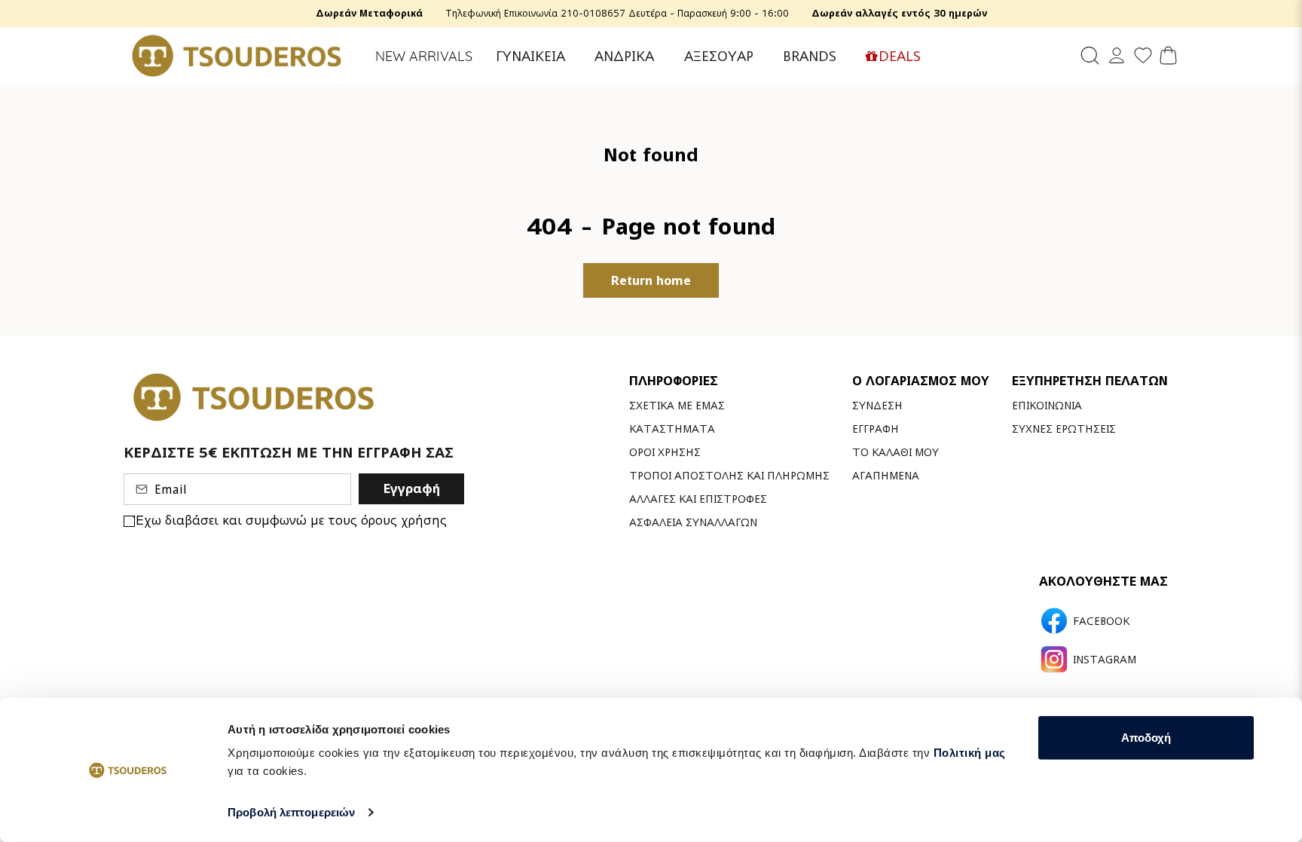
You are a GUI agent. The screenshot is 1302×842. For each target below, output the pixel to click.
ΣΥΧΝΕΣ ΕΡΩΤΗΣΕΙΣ (1064, 428)
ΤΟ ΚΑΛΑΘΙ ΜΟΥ (895, 451)
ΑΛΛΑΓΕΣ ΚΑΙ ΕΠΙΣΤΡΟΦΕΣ (698, 498)
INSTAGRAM (1104, 660)
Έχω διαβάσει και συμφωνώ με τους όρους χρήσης (291, 520)
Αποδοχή (1146, 737)
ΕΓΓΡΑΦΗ (875, 428)
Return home (651, 280)
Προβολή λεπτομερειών (291, 812)
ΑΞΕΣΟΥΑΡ (718, 56)
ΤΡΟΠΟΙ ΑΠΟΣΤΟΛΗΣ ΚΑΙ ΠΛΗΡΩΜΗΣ (729, 475)
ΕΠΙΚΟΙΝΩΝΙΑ (1047, 405)
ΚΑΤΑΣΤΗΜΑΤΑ (672, 428)
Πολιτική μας (970, 752)
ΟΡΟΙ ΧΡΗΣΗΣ (665, 451)
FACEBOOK (1101, 621)
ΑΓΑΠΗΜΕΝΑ (885, 475)
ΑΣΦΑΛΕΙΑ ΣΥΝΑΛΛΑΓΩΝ (693, 522)
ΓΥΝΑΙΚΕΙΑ (530, 56)
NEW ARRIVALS (423, 56)
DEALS (900, 56)
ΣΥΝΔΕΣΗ (877, 405)
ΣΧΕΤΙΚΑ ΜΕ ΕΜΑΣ (677, 405)
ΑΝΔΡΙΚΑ (624, 56)
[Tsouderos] (237, 56)
